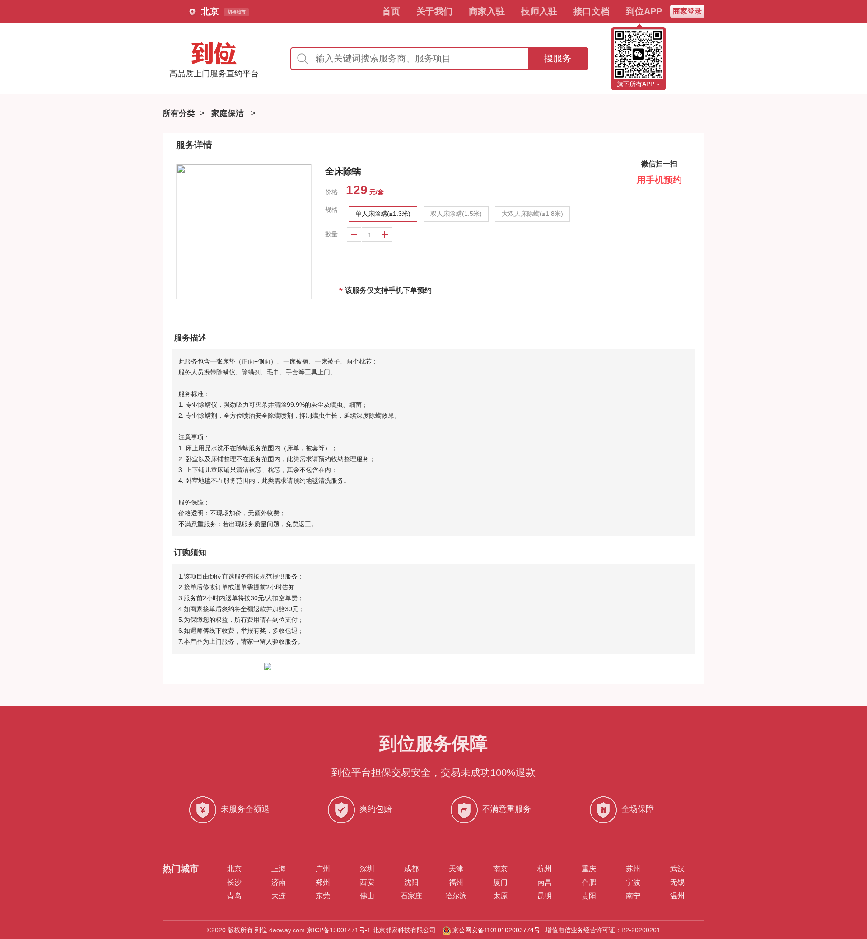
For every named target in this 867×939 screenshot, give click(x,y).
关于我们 (434, 11)
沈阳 (411, 882)
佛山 (367, 896)
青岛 (234, 896)
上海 (278, 869)
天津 (456, 869)
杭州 (544, 869)
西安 (367, 882)
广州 (323, 869)
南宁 (633, 896)
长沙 (234, 882)
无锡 (677, 882)
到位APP (644, 11)
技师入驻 (539, 11)
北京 (234, 869)
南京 (500, 869)
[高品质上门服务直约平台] (214, 53)
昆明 (544, 896)
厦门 (500, 882)
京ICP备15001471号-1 (339, 930)
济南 (278, 882)
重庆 (589, 869)
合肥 (589, 882)
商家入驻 (487, 11)
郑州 (323, 882)
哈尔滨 (456, 896)
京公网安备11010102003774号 (496, 930)
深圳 (367, 869)
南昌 (544, 882)
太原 (500, 896)
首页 (391, 11)
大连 (278, 896)
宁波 (633, 882)
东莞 (323, 896)
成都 (411, 869)
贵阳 (589, 896)
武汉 (677, 869)
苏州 (633, 869)
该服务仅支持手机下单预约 (385, 291)
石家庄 (411, 896)
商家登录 (687, 11)
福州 (456, 882)
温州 (677, 896)
